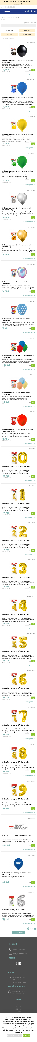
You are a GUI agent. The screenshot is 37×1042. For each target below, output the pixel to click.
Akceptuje (26, 1035)
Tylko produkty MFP (30, 23)
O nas (18, 1005)
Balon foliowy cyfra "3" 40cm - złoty (16, 577)
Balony (17, 17)
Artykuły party (10, 17)
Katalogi (18, 1011)
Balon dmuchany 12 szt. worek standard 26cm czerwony (17, 430)
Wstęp (3, 17)
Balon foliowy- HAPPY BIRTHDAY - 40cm (17, 836)
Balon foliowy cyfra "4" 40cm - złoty (16, 614)
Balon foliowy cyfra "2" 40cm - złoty (16, 540)
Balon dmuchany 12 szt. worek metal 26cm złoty (16, 246)
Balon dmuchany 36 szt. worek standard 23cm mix (18, 357)
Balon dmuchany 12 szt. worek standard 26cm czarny (17, 61)
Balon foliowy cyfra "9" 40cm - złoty (16, 799)
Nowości (9, 34)
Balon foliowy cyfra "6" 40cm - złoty (16, 688)
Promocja (27, 31)
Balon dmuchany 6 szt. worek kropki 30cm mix (16, 320)
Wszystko (9, 31)
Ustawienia (10, 1035)
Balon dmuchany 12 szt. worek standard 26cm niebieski (17, 98)
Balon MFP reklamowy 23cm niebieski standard (16, 874)
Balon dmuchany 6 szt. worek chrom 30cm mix (16, 283)
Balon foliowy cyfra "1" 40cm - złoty (16, 503)
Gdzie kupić (18, 1009)
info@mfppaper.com (20, 954)
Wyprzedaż (27, 34)
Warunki (18, 1007)
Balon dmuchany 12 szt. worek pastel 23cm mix (16, 393)
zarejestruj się (17, 4)
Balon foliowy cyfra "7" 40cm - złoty (16, 725)
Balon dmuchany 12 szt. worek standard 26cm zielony (17, 172)
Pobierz (18, 1013)
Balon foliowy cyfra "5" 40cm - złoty (16, 651)
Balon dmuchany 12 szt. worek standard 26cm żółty (17, 135)
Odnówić (19, 1035)
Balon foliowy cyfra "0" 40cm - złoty (16, 466)
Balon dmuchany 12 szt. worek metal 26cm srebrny (16, 209)
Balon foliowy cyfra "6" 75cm (13, 910)
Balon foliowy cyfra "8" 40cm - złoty (16, 762)
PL (32, 7)
